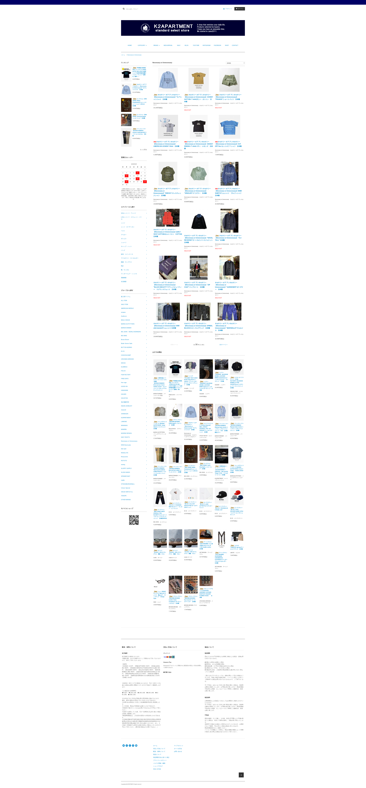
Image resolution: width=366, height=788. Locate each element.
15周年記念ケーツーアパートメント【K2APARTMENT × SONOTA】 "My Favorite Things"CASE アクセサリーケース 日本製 (221, 471)
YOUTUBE (196, 45)
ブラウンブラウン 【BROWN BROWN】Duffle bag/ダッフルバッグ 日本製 (175, 422)
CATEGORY (141, 45)
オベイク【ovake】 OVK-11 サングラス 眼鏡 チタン (159, 552)
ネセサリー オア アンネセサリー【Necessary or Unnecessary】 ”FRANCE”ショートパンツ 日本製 (228, 97)
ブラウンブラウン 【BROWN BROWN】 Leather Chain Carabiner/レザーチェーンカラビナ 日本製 (175, 600)
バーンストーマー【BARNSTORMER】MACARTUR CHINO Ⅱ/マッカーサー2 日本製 (175, 469)
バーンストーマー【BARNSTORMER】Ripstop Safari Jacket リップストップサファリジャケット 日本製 (237, 427)
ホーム (123, 55)
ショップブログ (158, 766)
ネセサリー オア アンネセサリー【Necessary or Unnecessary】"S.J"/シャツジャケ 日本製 (139, 87)
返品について (157, 754)
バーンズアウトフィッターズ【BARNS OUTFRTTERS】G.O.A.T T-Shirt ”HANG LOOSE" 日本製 (237, 469)
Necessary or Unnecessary (134, 55)
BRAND (156, 45)
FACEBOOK (217, 45)
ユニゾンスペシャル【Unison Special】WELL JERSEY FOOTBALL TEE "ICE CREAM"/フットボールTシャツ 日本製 (206, 428)
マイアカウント (178, 745)
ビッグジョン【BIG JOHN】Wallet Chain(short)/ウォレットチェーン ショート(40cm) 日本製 (139, 102)
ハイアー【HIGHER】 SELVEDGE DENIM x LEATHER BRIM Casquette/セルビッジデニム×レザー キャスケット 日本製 (221, 377)
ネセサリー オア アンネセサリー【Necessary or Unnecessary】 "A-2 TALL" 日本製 (228, 238)
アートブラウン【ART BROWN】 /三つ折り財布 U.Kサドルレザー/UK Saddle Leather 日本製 (206, 545)
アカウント (228, 8)
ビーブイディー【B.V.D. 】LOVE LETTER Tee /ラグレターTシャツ (205, 505)
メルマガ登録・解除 (159, 763)
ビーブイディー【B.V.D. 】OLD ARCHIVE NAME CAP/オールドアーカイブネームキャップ (236, 511)
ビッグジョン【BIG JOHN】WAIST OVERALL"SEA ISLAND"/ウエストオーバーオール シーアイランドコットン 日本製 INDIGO (160, 514)
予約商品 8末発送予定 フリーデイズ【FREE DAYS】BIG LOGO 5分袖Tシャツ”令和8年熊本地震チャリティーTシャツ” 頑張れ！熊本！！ (139, 72)
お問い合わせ (178, 751)
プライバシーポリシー (160, 760)
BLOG (186, 45)
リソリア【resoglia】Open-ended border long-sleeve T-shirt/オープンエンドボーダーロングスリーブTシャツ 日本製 (190, 380)
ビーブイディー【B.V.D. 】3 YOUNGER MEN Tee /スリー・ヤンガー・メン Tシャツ (175, 506)
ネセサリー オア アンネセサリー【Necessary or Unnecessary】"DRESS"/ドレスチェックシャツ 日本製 (167, 192)
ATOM (159, 769)
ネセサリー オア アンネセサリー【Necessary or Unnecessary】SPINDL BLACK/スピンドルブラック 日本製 (198, 326)
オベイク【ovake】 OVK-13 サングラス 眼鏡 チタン (175, 552)
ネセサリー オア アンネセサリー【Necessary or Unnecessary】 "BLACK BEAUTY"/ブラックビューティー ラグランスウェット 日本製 (167, 286)
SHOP (227, 45)
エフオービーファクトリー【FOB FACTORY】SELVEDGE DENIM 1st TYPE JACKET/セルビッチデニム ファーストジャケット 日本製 (237, 382)
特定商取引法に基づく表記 (161, 757)
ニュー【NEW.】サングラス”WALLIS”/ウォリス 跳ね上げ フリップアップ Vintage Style (159, 595)
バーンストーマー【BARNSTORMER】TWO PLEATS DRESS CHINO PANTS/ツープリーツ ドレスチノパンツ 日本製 (160, 471)
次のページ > (223, 344)
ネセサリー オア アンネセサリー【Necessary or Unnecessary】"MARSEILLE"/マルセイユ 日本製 (229, 327)
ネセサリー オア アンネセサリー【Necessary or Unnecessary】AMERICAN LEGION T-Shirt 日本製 (166, 144)
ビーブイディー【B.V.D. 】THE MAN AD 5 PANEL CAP (221, 508)
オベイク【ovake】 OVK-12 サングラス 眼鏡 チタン (190, 551)
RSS (154, 769)
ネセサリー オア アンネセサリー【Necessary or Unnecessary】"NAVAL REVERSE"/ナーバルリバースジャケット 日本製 (198, 239)
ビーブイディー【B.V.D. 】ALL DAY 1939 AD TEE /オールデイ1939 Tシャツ (191, 504)
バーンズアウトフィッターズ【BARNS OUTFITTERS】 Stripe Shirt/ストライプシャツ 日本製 (160, 425)
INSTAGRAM (206, 45)
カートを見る (178, 748)
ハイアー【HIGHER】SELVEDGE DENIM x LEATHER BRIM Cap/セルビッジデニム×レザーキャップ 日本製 (206, 386)
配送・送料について (159, 751)
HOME (130, 45)
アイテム (240, 8)
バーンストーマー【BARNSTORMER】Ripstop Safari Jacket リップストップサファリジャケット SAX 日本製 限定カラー (221, 428)
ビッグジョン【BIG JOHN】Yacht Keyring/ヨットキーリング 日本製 (139, 116)
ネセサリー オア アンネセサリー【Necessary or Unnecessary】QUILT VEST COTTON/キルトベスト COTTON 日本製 (167, 233)
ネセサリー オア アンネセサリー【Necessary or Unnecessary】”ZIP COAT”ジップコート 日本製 (197, 285)
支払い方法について (159, 748)
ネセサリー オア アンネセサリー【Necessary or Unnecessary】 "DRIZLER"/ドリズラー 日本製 (197, 191)
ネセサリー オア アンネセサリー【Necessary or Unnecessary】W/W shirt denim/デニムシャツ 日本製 (166, 326)
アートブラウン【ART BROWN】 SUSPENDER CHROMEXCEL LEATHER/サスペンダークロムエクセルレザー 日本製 (221, 558)
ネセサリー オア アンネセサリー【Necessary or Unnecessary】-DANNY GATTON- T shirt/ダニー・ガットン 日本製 (198, 98)
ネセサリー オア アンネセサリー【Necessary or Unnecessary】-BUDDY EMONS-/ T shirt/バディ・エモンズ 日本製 (198, 145)
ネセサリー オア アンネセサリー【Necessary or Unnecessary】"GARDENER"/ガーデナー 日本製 (229, 286)
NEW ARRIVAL (168, 45)
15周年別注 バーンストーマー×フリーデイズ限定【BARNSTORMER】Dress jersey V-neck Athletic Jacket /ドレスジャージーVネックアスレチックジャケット (160, 384)
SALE (178, 45)
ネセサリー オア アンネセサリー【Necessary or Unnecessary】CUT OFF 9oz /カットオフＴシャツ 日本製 (228, 144)
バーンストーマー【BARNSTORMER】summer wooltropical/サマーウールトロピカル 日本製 (139, 132)
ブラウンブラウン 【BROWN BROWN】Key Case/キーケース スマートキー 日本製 (191, 599)
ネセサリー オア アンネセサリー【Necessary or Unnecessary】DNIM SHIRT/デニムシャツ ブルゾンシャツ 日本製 (229, 192)
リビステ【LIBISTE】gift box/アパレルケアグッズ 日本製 (236, 547)
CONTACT (235, 45)
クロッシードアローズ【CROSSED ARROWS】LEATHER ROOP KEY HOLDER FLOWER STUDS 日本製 (206, 593)
